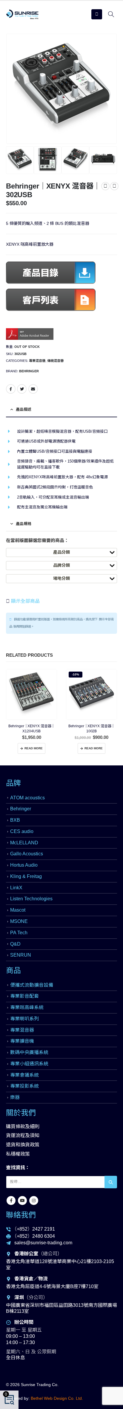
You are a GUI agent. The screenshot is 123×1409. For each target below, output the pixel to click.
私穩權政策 (18, 1153)
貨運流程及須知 (22, 1135)
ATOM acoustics (27, 797)
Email (33, 389)
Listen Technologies (31, 898)
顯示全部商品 (25, 601)
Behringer (29, 371)
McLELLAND (24, 842)
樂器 (15, 1097)
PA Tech (18, 932)
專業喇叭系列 (24, 1018)
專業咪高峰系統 (27, 1007)
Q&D (15, 943)
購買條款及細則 (22, 1126)
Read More (33, 748)
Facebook (11, 389)
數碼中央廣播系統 (29, 1052)
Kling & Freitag (26, 876)
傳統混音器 (55, 360)
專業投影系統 (24, 1086)
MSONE (19, 921)
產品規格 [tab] (23, 523)
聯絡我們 (21, 1215)
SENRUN (20, 955)
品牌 (13, 783)
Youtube (22, 1200)
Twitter (22, 389)
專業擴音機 (22, 1041)
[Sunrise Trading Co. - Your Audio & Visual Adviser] (22, 14)
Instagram (33, 1200)
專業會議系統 (24, 1075)
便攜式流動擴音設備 (31, 985)
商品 (13, 970)
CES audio (21, 831)
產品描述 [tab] (23, 409)
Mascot (17, 910)
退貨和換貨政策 (22, 1144)
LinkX (16, 887)
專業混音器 (37, 360)
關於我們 (21, 1112)
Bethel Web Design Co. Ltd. (57, 1398)
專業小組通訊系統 (29, 1063)
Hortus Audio (24, 865)
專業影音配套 (24, 996)
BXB (15, 820)
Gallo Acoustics (26, 853)
